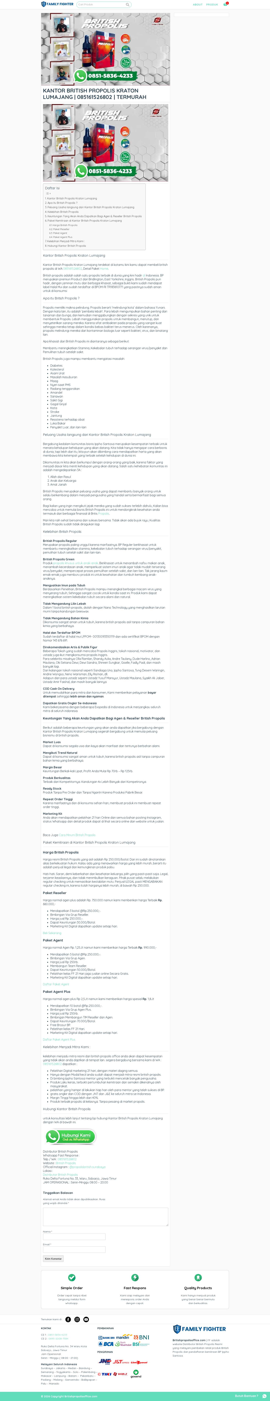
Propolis (103, 513)
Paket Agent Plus (62, 237)
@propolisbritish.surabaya (87, 1167)
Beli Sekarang (52, 933)
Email (47, 1244)
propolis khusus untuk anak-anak (75, 563)
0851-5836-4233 (57, 1334)
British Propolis (66, 1163)
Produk (212, 4)
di (144, 275)
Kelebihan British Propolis (63, 212)
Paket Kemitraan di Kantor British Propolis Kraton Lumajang (85, 220)
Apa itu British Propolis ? (62, 203)
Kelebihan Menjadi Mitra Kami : (66, 241)
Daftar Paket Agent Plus (59, 1039)
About (198, 4)
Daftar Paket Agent (56, 984)
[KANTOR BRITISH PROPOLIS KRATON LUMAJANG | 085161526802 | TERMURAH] (105, 83)
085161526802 (72, 268)
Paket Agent (60, 233)
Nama (47, 1231)
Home (104, 268)
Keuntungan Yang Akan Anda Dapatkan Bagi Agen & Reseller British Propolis (95, 216)
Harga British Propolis (65, 225)
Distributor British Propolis (60, 1174)
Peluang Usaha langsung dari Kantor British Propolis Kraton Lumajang (91, 207)
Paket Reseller (61, 229)
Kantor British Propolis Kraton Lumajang (72, 198)
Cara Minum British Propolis (77, 835)
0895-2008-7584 (58, 1338)
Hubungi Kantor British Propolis (67, 245)
